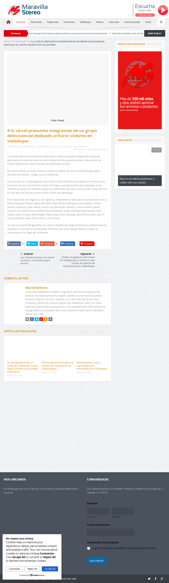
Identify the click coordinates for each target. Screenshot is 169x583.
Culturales (114, 22)
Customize (14, 568)
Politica (100, 22)
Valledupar (85, 22)
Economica (69, 22)
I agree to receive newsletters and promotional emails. (124, 548)
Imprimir (81, 149)
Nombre (91, 516)
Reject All (32, 568)
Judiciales (21, 22)
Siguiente (86, 253)
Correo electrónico (99, 524)
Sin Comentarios (80, 146)
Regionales (52, 22)
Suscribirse (96, 561)
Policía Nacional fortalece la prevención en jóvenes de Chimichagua (57, 365)
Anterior (28, 253)
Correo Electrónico (99, 149)
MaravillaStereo (28, 146)
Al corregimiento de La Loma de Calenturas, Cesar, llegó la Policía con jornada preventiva (22, 367)
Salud (148, 22)
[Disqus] (57, 427)
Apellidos (116, 516)
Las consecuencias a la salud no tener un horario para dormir (37, 260)
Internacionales (132, 22)
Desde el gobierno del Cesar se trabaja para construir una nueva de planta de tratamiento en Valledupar (77, 261)
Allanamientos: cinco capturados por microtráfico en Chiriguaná (92, 365)
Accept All (50, 568)
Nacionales (36, 22)
